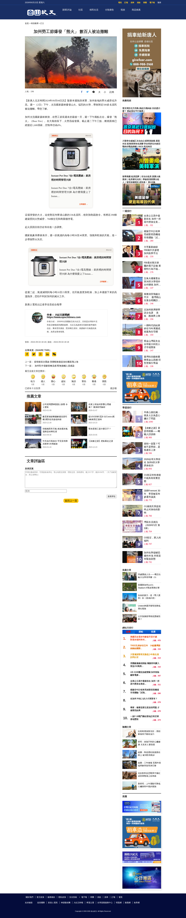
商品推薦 (136, 10)
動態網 (128, 902)
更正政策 (40, 897)
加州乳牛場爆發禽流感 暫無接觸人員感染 (54, 366)
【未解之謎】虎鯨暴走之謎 (101, 441)
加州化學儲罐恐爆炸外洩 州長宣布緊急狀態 (152, 555)
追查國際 (41, 902)
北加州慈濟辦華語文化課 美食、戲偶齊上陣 (152, 312)
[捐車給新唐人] (141, 96)
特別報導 (35, 23)
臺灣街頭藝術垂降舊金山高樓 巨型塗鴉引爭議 (152, 359)
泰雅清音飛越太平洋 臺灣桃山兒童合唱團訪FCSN (152, 297)
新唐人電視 (53, 902)
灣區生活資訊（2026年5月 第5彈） (152, 525)
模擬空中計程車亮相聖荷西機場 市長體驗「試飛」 (152, 234)
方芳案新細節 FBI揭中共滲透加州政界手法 (151, 250)
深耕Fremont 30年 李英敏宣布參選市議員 (152, 493)
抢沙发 (113, 388)
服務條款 (51, 897)
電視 (120, 3)
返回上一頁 (71, 500)
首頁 (27, 23)
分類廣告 (109, 10)
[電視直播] (141, 888)
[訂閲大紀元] (141, 812)
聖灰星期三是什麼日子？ (100, 429)
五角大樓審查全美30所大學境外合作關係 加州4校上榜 (152, 281)
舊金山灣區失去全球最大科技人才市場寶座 (152, 344)
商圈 (145, 3)
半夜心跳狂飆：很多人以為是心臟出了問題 (152, 415)
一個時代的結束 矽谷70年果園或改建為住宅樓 (152, 328)
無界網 (137, 902)
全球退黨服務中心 (105, 902)
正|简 (111, 92)
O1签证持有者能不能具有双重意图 (152, 478)
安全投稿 (73, 897)
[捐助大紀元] (141, 862)
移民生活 (94, 10)
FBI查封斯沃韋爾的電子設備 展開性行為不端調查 (152, 266)
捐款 (139, 3)
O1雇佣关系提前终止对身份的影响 (152, 509)
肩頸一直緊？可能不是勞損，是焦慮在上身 (152, 446)
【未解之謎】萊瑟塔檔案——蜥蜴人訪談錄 (152, 431)
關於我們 (29, 897)
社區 (80, 10)
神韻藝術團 (65, 902)
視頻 (123, 10)
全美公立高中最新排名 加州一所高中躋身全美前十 (152, 219)
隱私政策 (62, 897)
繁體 (159, 3)
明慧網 (119, 902)
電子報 (152, 3)
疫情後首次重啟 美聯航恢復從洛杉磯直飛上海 (56, 362)
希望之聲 (90, 902)
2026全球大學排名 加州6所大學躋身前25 (152, 462)
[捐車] (141, 402)
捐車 (132, 3)
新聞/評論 (67, 10)
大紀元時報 (78, 902)
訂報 (126, 3)
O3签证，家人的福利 (152, 539)
